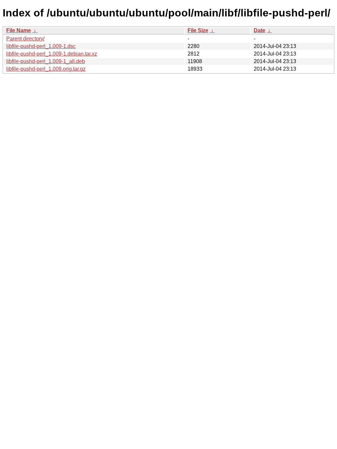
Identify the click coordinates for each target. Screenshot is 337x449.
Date (259, 30)
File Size (198, 30)
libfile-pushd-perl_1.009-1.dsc (41, 46)
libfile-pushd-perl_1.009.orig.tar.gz (46, 69)
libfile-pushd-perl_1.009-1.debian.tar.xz (51, 54)
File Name (18, 30)
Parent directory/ (25, 38)
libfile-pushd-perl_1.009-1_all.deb (45, 61)
